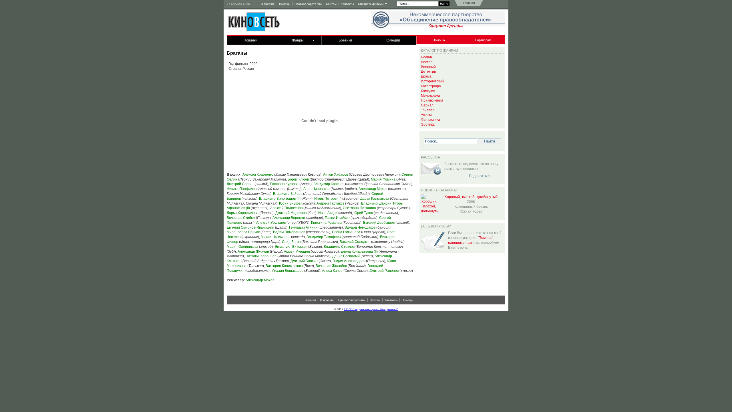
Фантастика (430, 120)
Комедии (393, 40)
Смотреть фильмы (370, 3)
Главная (468, 2)
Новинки (250, 40)
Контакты (347, 3)
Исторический (432, 81)
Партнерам (483, 40)
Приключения (432, 100)
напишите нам (460, 243)
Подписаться (479, 176)
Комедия (428, 91)
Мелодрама (430, 96)
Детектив (428, 72)
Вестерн (428, 62)
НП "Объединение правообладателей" (371, 309)
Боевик (426, 57)
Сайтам (331, 3)
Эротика (428, 124)
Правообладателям (308, 3)
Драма (426, 76)
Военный (428, 67)
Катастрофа (431, 86)
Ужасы (426, 115)
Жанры (298, 40)
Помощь (284, 3)
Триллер (428, 110)
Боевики (345, 40)
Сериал (427, 105)
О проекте (268, 3)
